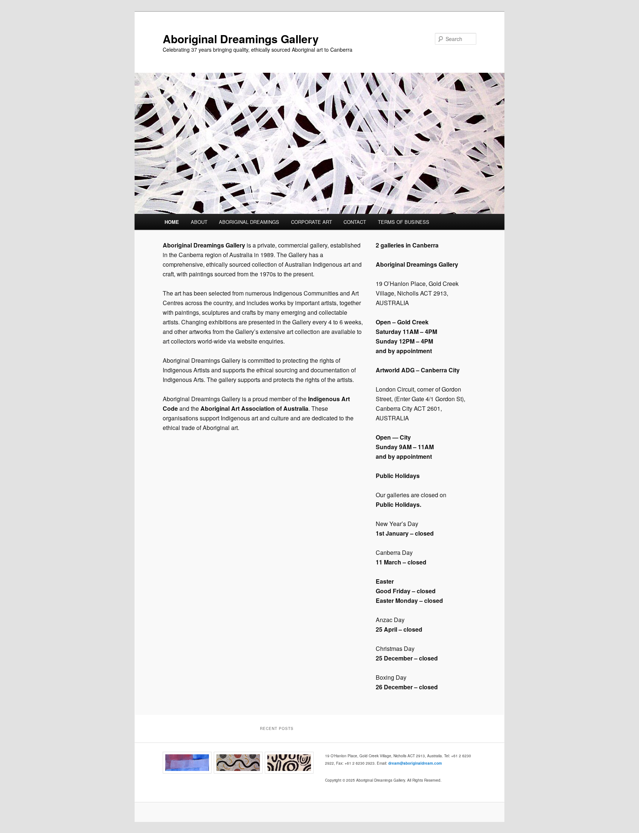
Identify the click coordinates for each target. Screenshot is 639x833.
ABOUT (199, 221)
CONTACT (355, 221)
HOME (172, 221)
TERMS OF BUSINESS (403, 221)
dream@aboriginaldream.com (415, 763)
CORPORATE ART (311, 221)
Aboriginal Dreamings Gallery (241, 39)
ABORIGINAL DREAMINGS (249, 221)
